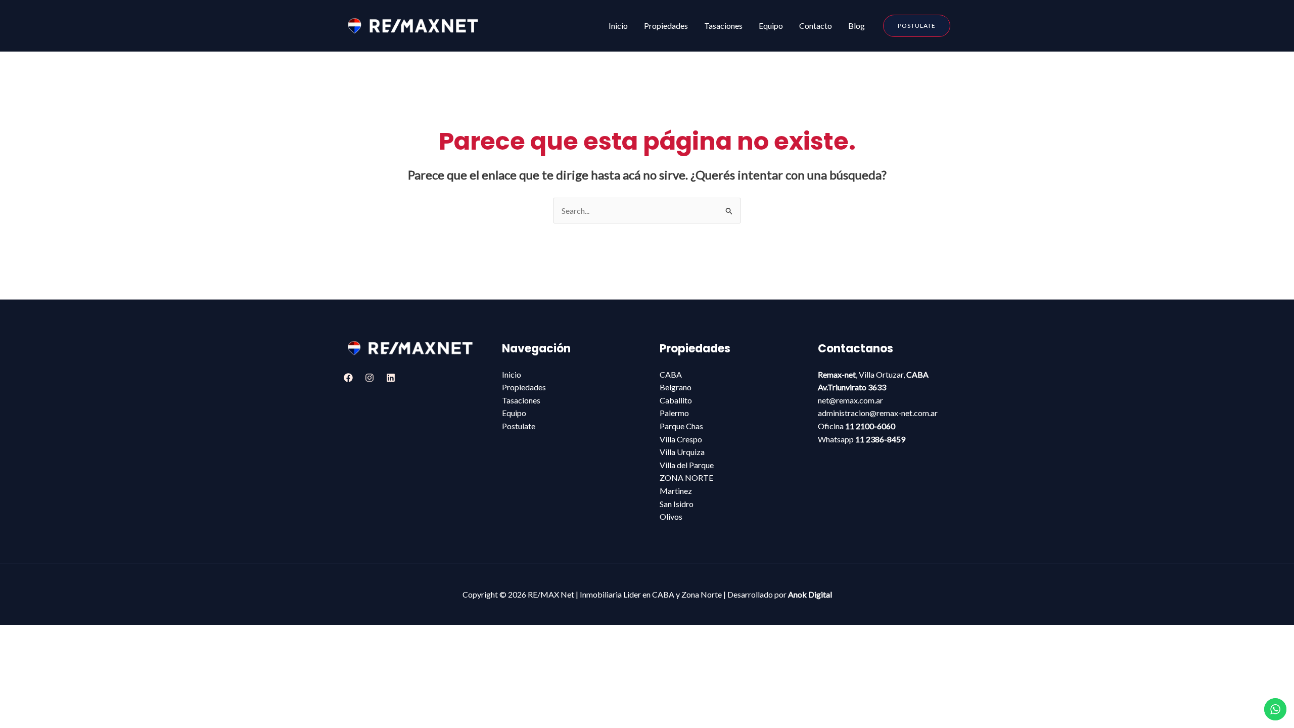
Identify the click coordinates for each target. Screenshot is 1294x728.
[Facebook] (348, 377)
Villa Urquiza (682, 452)
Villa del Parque (687, 465)
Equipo (514, 413)
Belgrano (675, 387)
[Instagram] (369, 377)
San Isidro (677, 504)
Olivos (671, 516)
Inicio (511, 374)
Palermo (674, 413)
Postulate (518, 426)
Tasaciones (521, 400)
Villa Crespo (681, 439)
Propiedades (524, 387)
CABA (671, 374)
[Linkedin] (390, 377)
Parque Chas (681, 426)
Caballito (676, 400)
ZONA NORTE (686, 477)
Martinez (676, 490)
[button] (916, 26)
